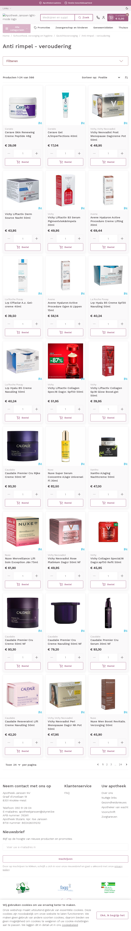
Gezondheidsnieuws (114, 802)
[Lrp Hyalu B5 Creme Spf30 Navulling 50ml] (108, 275)
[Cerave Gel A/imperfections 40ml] (65, 105)
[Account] (103, 17)
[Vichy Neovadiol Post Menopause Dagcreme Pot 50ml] (108, 105)
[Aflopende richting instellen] (126, 77)
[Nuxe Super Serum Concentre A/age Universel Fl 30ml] (65, 446)
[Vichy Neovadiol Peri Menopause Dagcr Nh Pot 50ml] (65, 694)
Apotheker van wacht (114, 807)
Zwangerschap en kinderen (71, 27)
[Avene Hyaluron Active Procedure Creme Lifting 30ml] (108, 190)
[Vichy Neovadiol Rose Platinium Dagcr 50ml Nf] (65, 531)
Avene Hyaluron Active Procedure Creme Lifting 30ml (106, 221)
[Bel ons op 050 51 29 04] (98, 17)
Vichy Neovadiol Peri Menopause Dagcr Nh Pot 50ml (65, 725)
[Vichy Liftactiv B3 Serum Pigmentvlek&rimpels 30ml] (65, 190)
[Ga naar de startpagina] (20, 17)
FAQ (67, 793)
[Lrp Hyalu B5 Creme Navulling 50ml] (23, 361)
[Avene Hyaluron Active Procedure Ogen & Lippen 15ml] (65, 275)
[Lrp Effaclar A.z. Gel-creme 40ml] (23, 275)
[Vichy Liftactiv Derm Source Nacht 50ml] (23, 190)
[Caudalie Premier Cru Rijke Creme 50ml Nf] (23, 446)
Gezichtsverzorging (67, 35)
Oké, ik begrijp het (112, 915)
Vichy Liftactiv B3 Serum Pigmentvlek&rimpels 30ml (64, 221)
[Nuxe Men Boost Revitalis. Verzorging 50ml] (108, 694)
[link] (98, 764)
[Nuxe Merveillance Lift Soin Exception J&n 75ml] (23, 531)
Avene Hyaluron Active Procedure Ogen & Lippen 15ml (65, 306)
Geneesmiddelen (103, 27)
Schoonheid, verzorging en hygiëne (33, 35)
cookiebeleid (70, 925)
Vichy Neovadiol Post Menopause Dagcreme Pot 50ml (108, 136)
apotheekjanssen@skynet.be (36, 811)
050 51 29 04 (23, 808)
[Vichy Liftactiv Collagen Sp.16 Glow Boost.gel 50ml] (108, 361)
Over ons (107, 793)
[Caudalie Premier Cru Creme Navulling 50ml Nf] (65, 613)
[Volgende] (125, 764)
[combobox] (57, 17)
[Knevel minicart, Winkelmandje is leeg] (111, 17)
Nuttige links (109, 797)
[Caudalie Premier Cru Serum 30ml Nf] (108, 613)
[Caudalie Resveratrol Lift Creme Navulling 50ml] (23, 694)
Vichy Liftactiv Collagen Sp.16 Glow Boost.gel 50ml (106, 391)
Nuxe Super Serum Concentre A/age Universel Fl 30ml (65, 477)
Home (6, 35)
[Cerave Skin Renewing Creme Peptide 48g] (23, 105)
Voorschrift (108, 812)
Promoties (44, 27)
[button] (65, 61)
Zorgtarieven (109, 816)
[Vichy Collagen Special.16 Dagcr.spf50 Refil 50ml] (108, 531)
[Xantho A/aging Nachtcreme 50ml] (108, 446)
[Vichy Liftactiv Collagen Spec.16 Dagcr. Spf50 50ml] (65, 361)
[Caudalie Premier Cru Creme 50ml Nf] (23, 613)
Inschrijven (65, 858)
